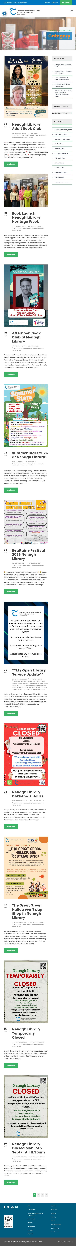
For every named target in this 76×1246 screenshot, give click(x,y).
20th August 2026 (19, 133)
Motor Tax (54, 1209)
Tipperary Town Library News (34, 689)
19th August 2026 (18, 226)
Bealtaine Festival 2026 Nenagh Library (28, 554)
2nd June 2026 (17, 462)
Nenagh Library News (20, 137)
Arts (29, 1206)
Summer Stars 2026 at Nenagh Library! (30, 455)
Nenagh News (59, 163)
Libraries (53, 1206)
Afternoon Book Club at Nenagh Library (26, 337)
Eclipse (70, 1242)
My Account (66, 3)
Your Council (54, 1232)
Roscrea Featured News (31, 687)
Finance (30, 1222)
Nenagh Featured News (37, 135)
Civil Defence (31, 1209)
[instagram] (16, 1207)
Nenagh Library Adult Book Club (27, 126)
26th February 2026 (19, 679)
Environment (31, 1219)
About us (47, 3)
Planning (53, 1217)
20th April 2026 (18, 563)
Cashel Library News (30, 683)
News (31, 137)
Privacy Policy (37, 1242)
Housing (30, 1234)
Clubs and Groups (21, 135)
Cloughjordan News (61, 153)
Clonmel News (59, 149)
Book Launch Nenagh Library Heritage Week (26, 217)
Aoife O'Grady (37, 679)
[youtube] (12, 1207)
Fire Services (31, 1226)
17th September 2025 (20, 922)
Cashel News (59, 144)
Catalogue (55, 3)
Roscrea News (59, 168)
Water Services (55, 1228)
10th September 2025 (20, 1157)
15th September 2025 (20, 1042)
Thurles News (59, 177)
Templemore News (61, 172)
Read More (11, 164)
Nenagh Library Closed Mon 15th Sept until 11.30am (28, 1148)
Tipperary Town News (62, 182)
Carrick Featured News (23, 681)
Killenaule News (60, 158)
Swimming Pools (56, 1224)
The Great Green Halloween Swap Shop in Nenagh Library (27, 911)
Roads (53, 1221)
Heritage (30, 1230)
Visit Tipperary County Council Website (15, 3)
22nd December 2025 (19, 801)
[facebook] (4, 1207)
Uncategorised (27, 466)
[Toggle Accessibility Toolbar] (4, 13)
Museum (53, 1213)
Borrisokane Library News (63, 130)
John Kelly (35, 133)
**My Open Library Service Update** (29, 672)
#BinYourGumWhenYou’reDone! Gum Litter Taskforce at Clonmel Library (63, 93)
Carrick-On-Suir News (62, 139)
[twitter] (8, 1207)
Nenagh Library (36, 226)
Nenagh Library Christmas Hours (27, 794)
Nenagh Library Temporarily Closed (26, 1033)
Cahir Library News (61, 134)
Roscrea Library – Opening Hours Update (63, 72)
